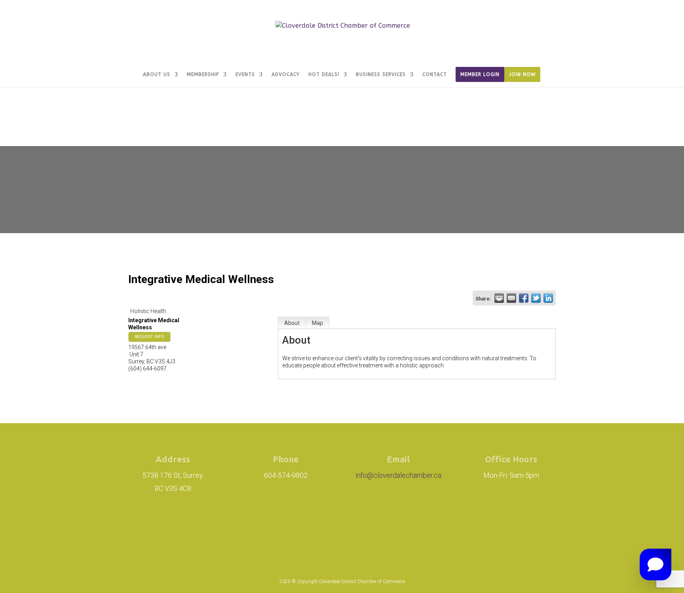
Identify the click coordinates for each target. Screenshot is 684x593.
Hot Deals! (323, 74)
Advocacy (286, 74)
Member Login (480, 74)
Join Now (522, 74)
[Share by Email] (511, 298)
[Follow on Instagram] (293, 527)
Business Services (381, 74)
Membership (203, 74)
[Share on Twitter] (536, 298)
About (292, 323)
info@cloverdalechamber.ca (398, 475)
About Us (156, 74)
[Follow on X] (373, 527)
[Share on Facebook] (523, 298)
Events (245, 74)
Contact (434, 74)
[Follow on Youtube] (400, 527)
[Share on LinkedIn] (548, 298)
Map (317, 323)
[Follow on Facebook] (337, 527)
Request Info (149, 336)
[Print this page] (499, 298)
